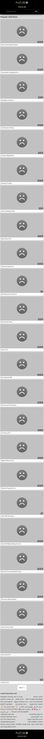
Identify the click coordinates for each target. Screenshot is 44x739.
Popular (22, 7)
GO (36, 11)
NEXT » (22, 688)
